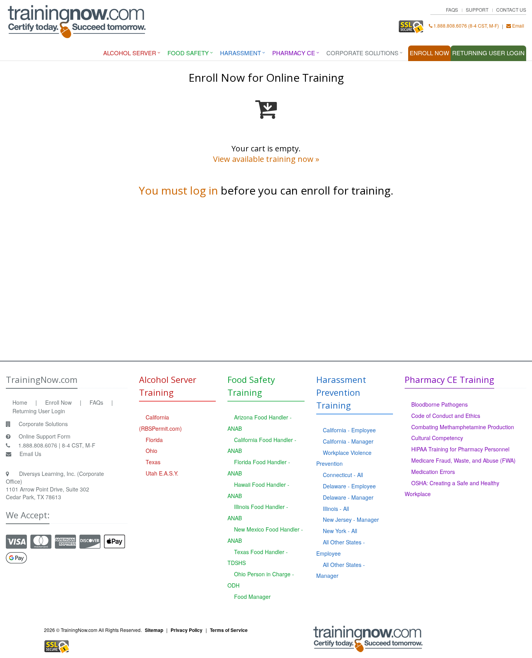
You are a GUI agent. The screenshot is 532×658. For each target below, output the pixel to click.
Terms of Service (229, 629)
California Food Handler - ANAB (261, 445)
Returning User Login (38, 411)
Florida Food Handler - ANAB (258, 467)
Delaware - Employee (349, 486)
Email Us (30, 454)
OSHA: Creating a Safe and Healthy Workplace (452, 488)
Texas (153, 462)
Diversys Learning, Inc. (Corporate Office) (55, 477)
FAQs (452, 9)
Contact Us (511, 9)
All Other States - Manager (340, 570)
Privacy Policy (187, 629)
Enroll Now (429, 53)
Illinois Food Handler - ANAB (257, 512)
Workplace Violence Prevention (344, 458)
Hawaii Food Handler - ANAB (258, 490)
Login (488, 53)
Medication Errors (433, 472)
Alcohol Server (129, 53)
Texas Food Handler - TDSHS (257, 557)
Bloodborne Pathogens (439, 404)
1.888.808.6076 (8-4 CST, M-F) (465, 25)
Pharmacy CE (293, 53)
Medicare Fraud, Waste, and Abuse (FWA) (463, 460)
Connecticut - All (343, 475)
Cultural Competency (437, 438)
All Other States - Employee (340, 547)
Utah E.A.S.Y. (162, 473)
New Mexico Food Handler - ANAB (265, 534)
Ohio (151, 450)
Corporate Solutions (362, 53)
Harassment (240, 53)
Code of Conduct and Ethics (445, 415)
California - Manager (348, 441)
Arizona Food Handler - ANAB (259, 422)
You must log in (178, 190)
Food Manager (252, 596)
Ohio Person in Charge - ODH (260, 579)
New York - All (340, 531)
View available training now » (266, 159)
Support (477, 9)
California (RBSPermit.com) (160, 422)
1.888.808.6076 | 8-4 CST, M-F (56, 445)
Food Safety (188, 53)
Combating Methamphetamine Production (462, 427)
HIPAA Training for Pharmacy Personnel (460, 449)
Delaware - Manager (348, 497)
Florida (154, 440)
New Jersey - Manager (351, 519)
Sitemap (154, 629)
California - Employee (349, 430)
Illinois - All (336, 508)
